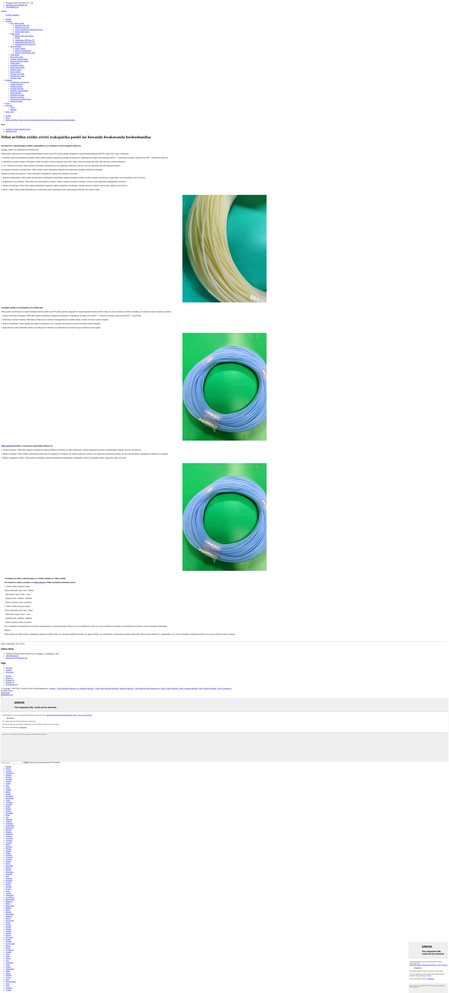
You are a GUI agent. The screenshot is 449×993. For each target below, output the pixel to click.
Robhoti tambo (15, 70)
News (8, 103)
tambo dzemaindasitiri (23, 51)
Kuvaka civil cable (17, 74)
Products (9, 80)
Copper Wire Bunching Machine (106, 688)
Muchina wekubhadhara (19, 91)
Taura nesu (10, 112)
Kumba (8, 19)
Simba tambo (15, 63)
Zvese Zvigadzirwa (224, 688)
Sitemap (52, 688)
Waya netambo (15, 46)
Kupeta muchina (16, 101)
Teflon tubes (6, 446)
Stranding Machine (126, 688)
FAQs (12, 108)
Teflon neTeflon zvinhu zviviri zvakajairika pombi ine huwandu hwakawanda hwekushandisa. (40, 120)
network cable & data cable (25, 53)
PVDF (17, 38)
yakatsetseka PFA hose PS (24, 42)
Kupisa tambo (15, 72)
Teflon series (15, 34)
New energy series (17, 23)
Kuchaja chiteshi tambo (19, 59)
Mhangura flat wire (22, 27)
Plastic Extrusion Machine (188, 688)
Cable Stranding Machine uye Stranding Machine (75, 688)
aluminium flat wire (22, 25)
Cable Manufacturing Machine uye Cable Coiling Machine (156, 688)
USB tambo (14, 55)
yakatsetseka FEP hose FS (24, 40)
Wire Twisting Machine (207, 688)
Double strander (16, 86)
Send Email (5, 693)
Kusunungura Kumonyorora (20, 99)
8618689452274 (7, 695)
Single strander (15, 93)
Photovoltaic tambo (17, 68)
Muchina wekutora (17, 97)
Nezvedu (9, 105)
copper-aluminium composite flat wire (29, 30)
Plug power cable (16, 57)
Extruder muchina (17, 89)
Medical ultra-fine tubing (24, 36)
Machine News (11, 131)
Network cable (15, 78)
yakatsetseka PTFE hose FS (25, 44)
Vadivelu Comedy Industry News (18, 129)
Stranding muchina (17, 95)
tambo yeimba (20, 49)
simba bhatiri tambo (22, 32)
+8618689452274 (12, 7)
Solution (9, 21)
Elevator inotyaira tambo (19, 61)
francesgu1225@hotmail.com (16, 5)
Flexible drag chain (17, 76)
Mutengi (13, 110)
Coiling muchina (16, 84)
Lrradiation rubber (17, 65)
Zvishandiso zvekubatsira (19, 82)
